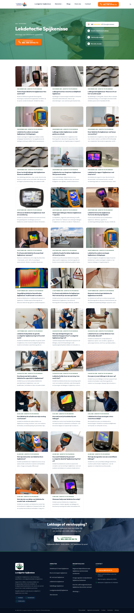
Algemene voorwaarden (93, 610)
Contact (88, 4)
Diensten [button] (58, 4)
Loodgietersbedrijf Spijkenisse (59, 590)
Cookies (103, 610)
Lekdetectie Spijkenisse (57, 582)
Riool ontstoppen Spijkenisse (58, 573)
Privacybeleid (82, 610)
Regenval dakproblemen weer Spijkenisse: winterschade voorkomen (81, 571)
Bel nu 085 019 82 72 (105, 570)
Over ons (78, 4)
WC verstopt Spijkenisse (57, 577)
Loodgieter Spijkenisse (43, 4)
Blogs (69, 4)
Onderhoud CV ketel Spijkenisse (59, 569)
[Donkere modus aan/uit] (130, 4)
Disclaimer (110, 610)
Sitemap (117, 610)
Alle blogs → (76, 592)
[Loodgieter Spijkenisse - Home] (21, 4)
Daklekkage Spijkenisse (57, 586)
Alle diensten (54, 595)
